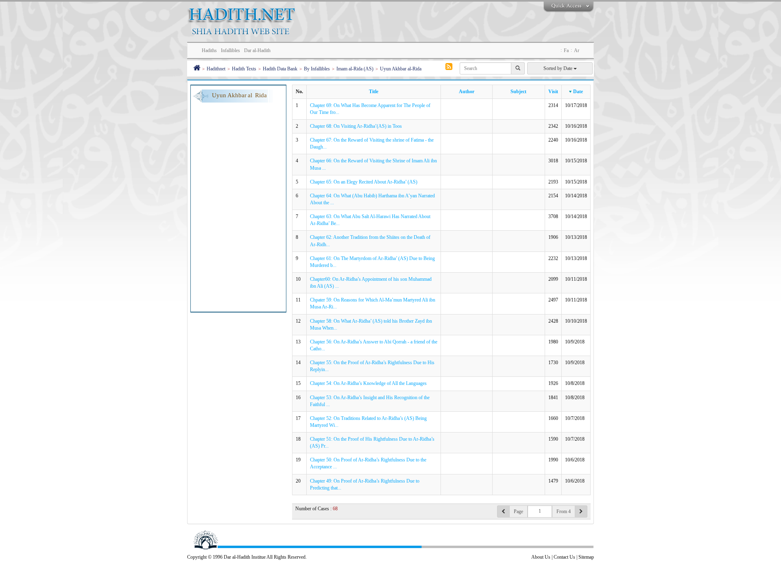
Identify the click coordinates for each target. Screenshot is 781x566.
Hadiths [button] (209, 50)
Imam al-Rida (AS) (354, 69)
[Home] (196, 69)
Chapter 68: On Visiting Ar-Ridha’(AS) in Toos (356, 126)
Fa (566, 50)
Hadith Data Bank (280, 69)
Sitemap (586, 557)
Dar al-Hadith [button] (257, 50)
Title (373, 91)
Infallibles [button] (230, 50)
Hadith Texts (244, 69)
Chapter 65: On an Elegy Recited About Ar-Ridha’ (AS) (363, 182)
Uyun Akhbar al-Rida (400, 69)
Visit (553, 91)
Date (578, 91)
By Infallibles (317, 69)
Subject (518, 91)
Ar (576, 50)
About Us (540, 557)
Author (466, 91)
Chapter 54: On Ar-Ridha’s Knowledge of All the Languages (368, 383)
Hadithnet (216, 69)
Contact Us (564, 557)
